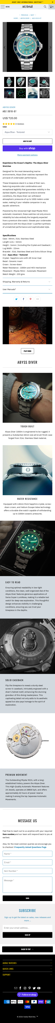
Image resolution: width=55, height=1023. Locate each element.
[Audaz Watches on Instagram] (25, 988)
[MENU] (1, 6)
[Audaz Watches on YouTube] (39, 988)
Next (33, 15)
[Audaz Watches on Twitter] (34, 988)
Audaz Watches (29, 1017)
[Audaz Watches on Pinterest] (30, 988)
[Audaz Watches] (27, 6)
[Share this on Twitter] (16, 299)
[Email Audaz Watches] (16, 988)
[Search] (45, 6)
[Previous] (5, 47)
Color (5, 127)
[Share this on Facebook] (23, 299)
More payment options (27, 155)
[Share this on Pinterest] (31, 299)
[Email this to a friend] (38, 299)
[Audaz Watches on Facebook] (20, 988)
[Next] (50, 47)
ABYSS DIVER (9, 107)
